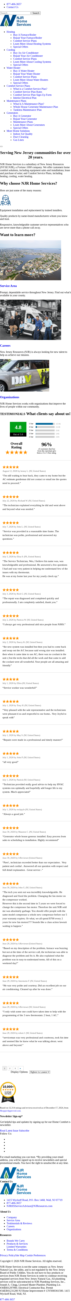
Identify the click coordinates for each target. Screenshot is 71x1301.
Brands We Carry (16, 1240)
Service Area (8, 286)
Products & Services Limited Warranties (17, 1245)
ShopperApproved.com (10, 1110)
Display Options (19, 1071)
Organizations (9, 397)
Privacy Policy (7, 1255)
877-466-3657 (14, 4)
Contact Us (12, 7)
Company (12, 1217)
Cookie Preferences (35, 1255)
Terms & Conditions (17, 1249)
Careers (5, 345)
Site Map (20, 1255)
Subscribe (24, 1130)
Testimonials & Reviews (19, 1223)
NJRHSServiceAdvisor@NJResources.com (29, 1206)
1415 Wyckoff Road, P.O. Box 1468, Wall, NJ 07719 (34, 1200)
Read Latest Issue (9, 1130)
